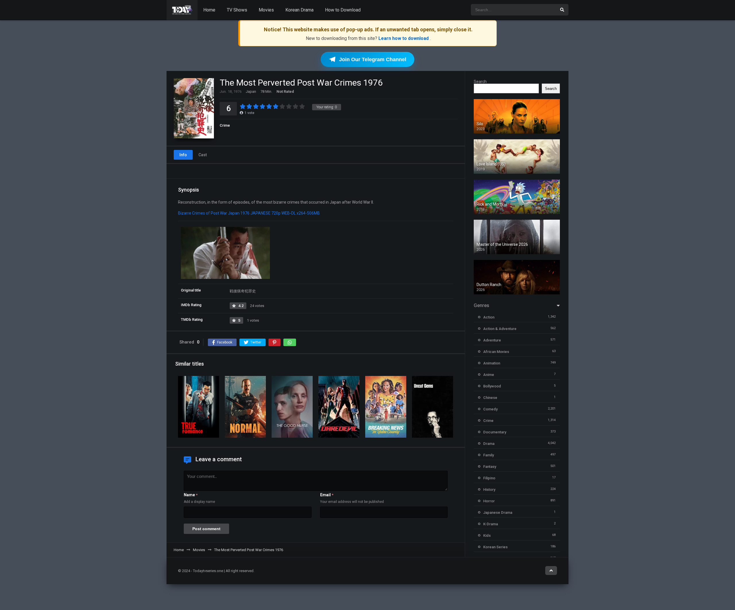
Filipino (489, 478)
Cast (202, 154)
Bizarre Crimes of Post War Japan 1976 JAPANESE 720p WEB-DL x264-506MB (249, 213)
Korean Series (495, 547)
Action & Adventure (500, 329)
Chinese (490, 397)
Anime (488, 374)
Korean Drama (299, 10)
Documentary (494, 432)
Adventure (492, 340)
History (489, 489)
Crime (225, 125)
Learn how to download (404, 38)
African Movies (496, 352)
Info (183, 154)
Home (209, 10)
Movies (266, 10)
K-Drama (490, 524)
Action (488, 317)
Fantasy (489, 466)
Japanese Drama (497, 512)
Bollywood (492, 386)
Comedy (490, 409)
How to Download (343, 10)
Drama (488, 443)
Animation (491, 363)
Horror (489, 501)
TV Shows (237, 10)
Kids (487, 535)
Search (480, 81)
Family (488, 455)
